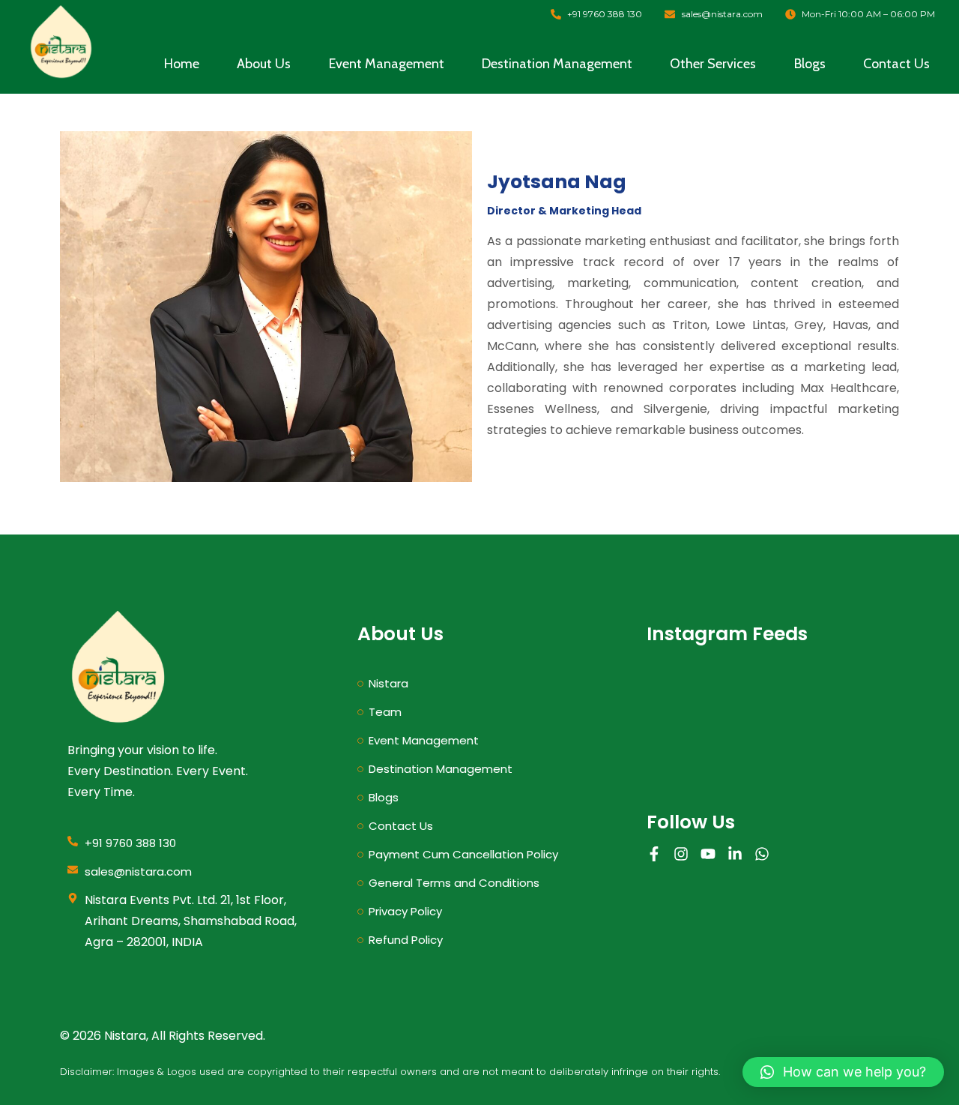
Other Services (713, 63)
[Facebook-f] (654, 853)
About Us (264, 63)
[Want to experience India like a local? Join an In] (686, 700)
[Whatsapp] (761, 853)
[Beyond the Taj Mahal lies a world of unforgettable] (852, 700)
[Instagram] (681, 853)
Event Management (386, 63)
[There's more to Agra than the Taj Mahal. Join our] (686, 748)
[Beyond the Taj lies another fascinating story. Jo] (769, 700)
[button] (843, 1072)
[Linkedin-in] (734, 853)
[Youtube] (708, 853)
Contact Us (896, 63)
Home (181, 63)
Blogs (810, 63)
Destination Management (557, 63)
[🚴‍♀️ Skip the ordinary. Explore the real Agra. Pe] (769, 748)
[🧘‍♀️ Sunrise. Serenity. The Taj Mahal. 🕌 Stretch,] (852, 748)
